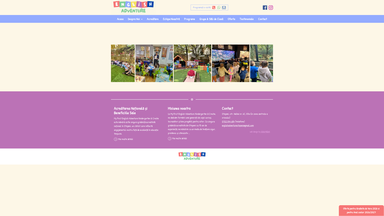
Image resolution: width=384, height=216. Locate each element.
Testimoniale (247, 19)
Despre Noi (134, 19)
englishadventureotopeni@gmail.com (238, 125)
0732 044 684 (228, 121)
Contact (262, 19)
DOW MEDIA (265, 131)
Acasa (120, 19)
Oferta (231, 19)
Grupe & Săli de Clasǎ (211, 19)
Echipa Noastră (171, 19)
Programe (189, 19)
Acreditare (153, 19)
